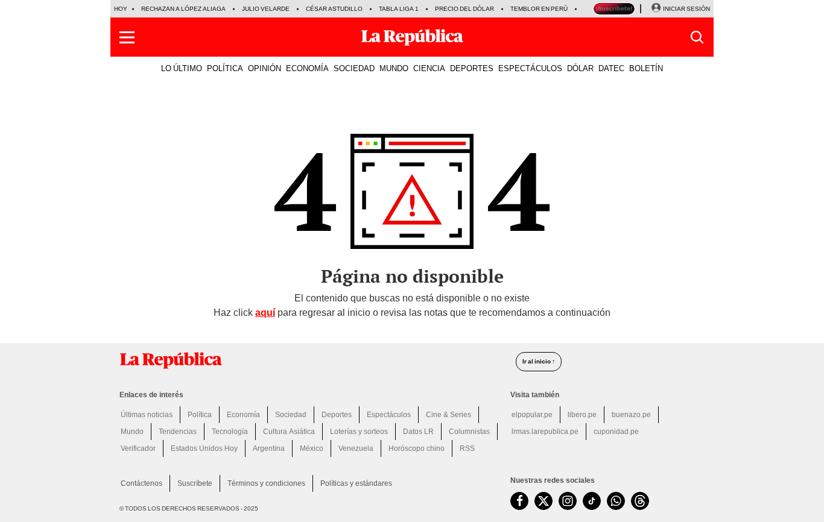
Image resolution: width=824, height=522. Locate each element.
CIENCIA (429, 68)
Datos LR (418, 431)
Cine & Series (448, 414)
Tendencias (178, 431)
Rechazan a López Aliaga (183, 8)
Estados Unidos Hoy (204, 448)
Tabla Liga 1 (399, 8)
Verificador (138, 448)
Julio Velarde (266, 8)
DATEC (611, 68)
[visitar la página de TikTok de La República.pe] (592, 501)
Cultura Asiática (289, 431)
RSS (467, 448)
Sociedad (290, 414)
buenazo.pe (631, 414)
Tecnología (230, 431)
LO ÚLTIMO (181, 68)
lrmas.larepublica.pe (545, 431)
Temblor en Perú (539, 8)
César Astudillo (334, 8)
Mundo (132, 431)
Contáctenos (141, 483)
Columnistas (469, 431)
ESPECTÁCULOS (530, 68)
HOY (120, 8)
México (311, 448)
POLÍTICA (225, 68)
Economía (243, 414)
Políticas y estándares (356, 483)
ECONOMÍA (307, 68)
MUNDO (393, 68)
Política (200, 414)
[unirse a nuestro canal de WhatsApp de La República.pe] (616, 501)
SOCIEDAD (354, 68)
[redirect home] (310, 360)
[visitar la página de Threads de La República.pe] (640, 501)
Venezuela (355, 448)
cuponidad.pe (616, 431)
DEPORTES (471, 68)
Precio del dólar (464, 8)
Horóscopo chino (416, 448)
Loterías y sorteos (359, 431)
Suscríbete (194, 483)
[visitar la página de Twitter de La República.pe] (543, 501)
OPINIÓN (264, 68)
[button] (127, 37)
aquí (265, 312)
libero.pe (582, 414)
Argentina (269, 448)
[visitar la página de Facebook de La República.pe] (519, 501)
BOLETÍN (646, 68)
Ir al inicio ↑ (538, 361)
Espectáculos (389, 414)
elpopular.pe (532, 414)
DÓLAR (580, 68)
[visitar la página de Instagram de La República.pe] (568, 501)
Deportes (337, 414)
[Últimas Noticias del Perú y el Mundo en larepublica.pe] (412, 37)
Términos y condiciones (266, 483)
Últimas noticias (147, 414)
